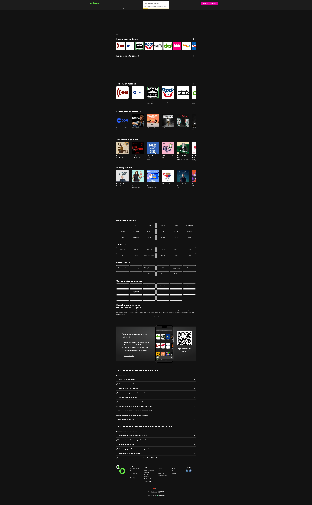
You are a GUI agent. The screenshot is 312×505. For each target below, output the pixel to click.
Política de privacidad (146, 473)
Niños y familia (122, 273)
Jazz (122, 237)
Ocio (136, 273)
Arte (149, 273)
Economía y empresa (135, 267)
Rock (136, 225)
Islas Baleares (176, 292)
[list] (156, 46)
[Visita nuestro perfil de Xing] (190, 471)
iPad (173, 470)
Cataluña (176, 286)
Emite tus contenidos (133, 478)
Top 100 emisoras (126, 8)
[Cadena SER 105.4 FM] (158, 46)
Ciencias (189, 267)
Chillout (176, 225)
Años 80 (189, 231)
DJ (122, 255)
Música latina (189, 225)
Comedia (136, 255)
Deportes (149, 249)
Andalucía (122, 286)
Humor (163, 273)
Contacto (160, 468)
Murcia (149, 298)
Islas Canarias (189, 292)
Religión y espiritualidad (176, 268)
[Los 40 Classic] (186, 46)
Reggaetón (122, 231)
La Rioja (122, 298)
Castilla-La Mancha (189, 286)
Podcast (137, 8)
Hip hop (176, 237)
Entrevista (162, 255)
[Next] (194, 38)
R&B (189, 237)
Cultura (136, 249)
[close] (168, 2)
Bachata (163, 237)
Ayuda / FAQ (161, 473)
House (176, 231)
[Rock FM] (149, 46)
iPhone (173, 468)
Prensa (132, 470)
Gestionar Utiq (147, 479)
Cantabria (162, 286)
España (157, 488)
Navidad (176, 255)
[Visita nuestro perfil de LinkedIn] (187, 471)
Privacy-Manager (148, 481)
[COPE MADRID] (130, 46)
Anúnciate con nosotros (133, 474)
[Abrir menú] (221, 3)
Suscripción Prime (162, 475)
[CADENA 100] (177, 46)
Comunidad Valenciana (136, 292)
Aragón (136, 286)
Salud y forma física (149, 267)
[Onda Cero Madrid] (139, 46)
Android (174, 473)
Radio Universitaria (149, 255)
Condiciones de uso (149, 470)
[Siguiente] (194, 83)
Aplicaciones (161, 470)
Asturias (149, 286)
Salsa (149, 237)
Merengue (136, 237)
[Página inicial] (117, 34)
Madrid (136, 298)
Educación (189, 273)
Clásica (149, 231)
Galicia (162, 292)
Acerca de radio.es (135, 468)
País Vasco (176, 298)
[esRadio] (120, 46)
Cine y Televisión (122, 267)
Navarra (163, 298)
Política (163, 249)
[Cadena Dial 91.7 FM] (167, 46)
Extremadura (149, 292)
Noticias (122, 249)
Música (189, 255)
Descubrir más (129, 356)
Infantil (189, 249)
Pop (123, 225)
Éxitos (149, 225)
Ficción (176, 273)
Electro (163, 225)
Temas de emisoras (185, 8)
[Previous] (189, 38)
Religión (176, 249)
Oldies (162, 231)
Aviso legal (146, 476)
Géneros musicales (171, 8)
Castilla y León (122, 292)
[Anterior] (189, 83)
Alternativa (136, 231)
